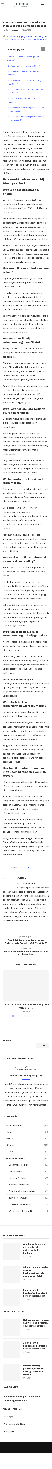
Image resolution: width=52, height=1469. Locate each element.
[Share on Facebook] (33, 867)
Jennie (15, 30)
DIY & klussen (29, 1171)
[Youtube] (29, 1447)
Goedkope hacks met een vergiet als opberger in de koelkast (35, 1248)
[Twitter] (19, 1447)
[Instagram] (22, 1447)
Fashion (27, 1138)
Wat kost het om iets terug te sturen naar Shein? (25, 91)
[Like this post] (30, 867)
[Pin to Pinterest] (39, 867)
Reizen (27, 1151)
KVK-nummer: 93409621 (14, 1423)
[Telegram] (37, 1447)
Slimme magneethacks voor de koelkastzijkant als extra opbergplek (35, 1271)
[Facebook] (15, 1447)
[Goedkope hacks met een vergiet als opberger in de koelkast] (11, 1251)
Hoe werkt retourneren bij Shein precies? (23, 58)
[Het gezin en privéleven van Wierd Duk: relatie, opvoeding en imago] (11, 1327)
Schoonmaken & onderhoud (29, 1191)
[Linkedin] (26, 1447)
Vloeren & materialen (29, 1204)
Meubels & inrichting (29, 1184)
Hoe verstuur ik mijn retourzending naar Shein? (24, 82)
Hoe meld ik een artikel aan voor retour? (23, 73)
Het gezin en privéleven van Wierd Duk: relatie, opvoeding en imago (36, 1323)
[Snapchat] (33, 1447)
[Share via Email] (41, 867)
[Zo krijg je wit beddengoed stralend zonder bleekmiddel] (11, 1297)
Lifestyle (27, 1145)
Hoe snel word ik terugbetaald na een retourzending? (26, 109)
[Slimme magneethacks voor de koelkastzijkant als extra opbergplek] (11, 1274)
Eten (27, 1131)
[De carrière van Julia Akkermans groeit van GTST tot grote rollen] (26, 985)
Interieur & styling (29, 1178)
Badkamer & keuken (29, 1164)
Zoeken (7, 1040)
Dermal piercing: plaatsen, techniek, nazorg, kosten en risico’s (33, 1370)
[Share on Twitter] (36, 867)
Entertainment (27, 1125)
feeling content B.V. (17, 1400)
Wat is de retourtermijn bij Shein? (25, 66)
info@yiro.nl (9, 1431)
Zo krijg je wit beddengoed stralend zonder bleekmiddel (35, 1293)
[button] (5, 993)
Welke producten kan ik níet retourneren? (21, 100)
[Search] (49, 4)
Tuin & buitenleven (29, 1197)
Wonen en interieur (27, 1158)
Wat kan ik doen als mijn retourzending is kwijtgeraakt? (26, 118)
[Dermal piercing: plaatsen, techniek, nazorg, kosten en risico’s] (11, 1372)
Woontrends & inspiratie (29, 1211)
